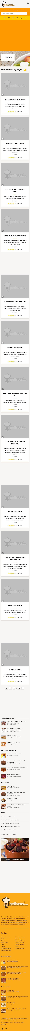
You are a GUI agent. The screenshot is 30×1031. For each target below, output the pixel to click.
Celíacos (3, 946)
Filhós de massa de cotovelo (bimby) (15, 190)
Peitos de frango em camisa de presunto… (15, 442)
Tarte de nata (11, 786)
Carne (2, 944)
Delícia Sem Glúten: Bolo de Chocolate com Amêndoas (14, 729)
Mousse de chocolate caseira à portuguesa (16, 761)
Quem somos (4, 1018)
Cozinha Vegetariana (6, 948)
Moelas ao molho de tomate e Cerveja (18, 767)
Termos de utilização (12, 1020)
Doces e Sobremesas (6, 950)
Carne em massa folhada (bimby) (15, 235)
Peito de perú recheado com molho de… (15, 394)
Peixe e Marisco (19, 939)
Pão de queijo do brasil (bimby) (15, 99)
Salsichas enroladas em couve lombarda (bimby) (15, 558)
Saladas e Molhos (20, 944)
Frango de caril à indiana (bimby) (15, 301)
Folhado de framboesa (13, 742)
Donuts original (12, 735)
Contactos (10, 1018)
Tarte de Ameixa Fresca (13, 774)
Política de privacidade (19, 1018)
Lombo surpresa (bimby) (15, 347)
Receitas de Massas (20, 940)
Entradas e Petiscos (20, 937)
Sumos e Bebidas (20, 948)
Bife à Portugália (12, 798)
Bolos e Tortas (4, 942)
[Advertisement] (15, 35)
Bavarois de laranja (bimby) (15, 143)
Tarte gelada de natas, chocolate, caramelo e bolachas (17, 722)
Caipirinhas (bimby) (15, 669)
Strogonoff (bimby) (15, 605)
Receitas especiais (20, 942)
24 (19, 688)
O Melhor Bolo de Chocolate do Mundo (16, 805)
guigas (15, 108)
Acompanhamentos (5, 937)
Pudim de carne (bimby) (15, 511)
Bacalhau (3, 939)
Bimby (2, 940)
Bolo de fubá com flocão (14, 754)
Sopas (17, 946)
